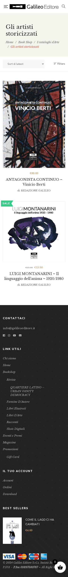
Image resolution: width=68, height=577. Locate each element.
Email (20, 335)
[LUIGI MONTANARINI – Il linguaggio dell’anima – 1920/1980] (34, 231)
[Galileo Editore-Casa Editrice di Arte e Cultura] (35, 6)
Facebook (4, 335)
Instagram (9, 335)
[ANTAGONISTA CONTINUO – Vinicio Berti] (34, 124)
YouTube (14, 335)
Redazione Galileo (36, 190)
